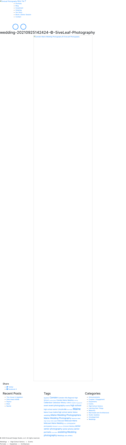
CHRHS (69, 402)
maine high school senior (63, 412)
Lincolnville (62, 409)
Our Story (18, 12)
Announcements (94, 397)
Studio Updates (94, 415)
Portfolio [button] (18, 3)
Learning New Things (96, 408)
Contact (18, 17)
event (46, 405)
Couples (73, 402)
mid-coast (54, 421)
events (67, 405)
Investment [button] (19, 8)
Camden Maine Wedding (65, 400)
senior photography (53, 429)
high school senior (50, 409)
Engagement (79, 402)
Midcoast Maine (71, 421)
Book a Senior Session (23, 14)
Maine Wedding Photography (57, 418)
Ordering (18, 10)
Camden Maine (52, 400)
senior (78, 426)
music (65, 423)
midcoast (60, 421)
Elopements (93, 402)
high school (75, 405)
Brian (8, 404)
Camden (54, 397)
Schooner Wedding (69, 426)
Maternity (92, 410)
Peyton (8, 402)
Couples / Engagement (97, 399)
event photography (57, 405)
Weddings (60, 435)
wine (66, 435)
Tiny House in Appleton (14, 397)
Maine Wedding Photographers (66, 415)
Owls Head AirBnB (12, 399)
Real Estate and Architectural (99, 413)
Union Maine (54, 432)
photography (48, 426)
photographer (71, 423)
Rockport (55, 426)
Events (91, 404)
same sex (60, 426)
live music (69, 409)
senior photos (68, 429)
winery (70, 435)
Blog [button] (17, 6)
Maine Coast (48, 412)
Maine (77, 409)
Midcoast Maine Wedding (53, 423)
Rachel (8, 406)
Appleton (46, 398)
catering (76, 400)
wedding (62, 432)
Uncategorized (94, 417)
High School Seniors (96, 406)
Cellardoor (48, 402)
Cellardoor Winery (59, 403)
